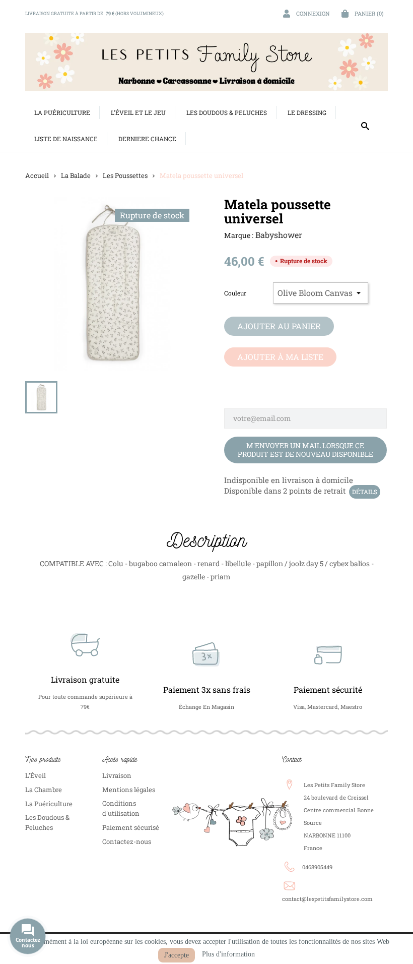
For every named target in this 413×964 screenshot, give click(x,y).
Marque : (238, 235)
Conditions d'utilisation (121, 808)
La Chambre (43, 789)
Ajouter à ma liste (280, 356)
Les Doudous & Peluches (47, 822)
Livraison (116, 775)
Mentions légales (128, 789)
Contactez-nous (126, 841)
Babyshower (278, 234)
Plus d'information (228, 954)
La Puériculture (49, 803)
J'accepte (176, 955)
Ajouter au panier (279, 326)
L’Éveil (35, 775)
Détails (364, 492)
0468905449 (317, 867)
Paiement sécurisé (130, 827)
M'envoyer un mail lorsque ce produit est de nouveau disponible (305, 450)
